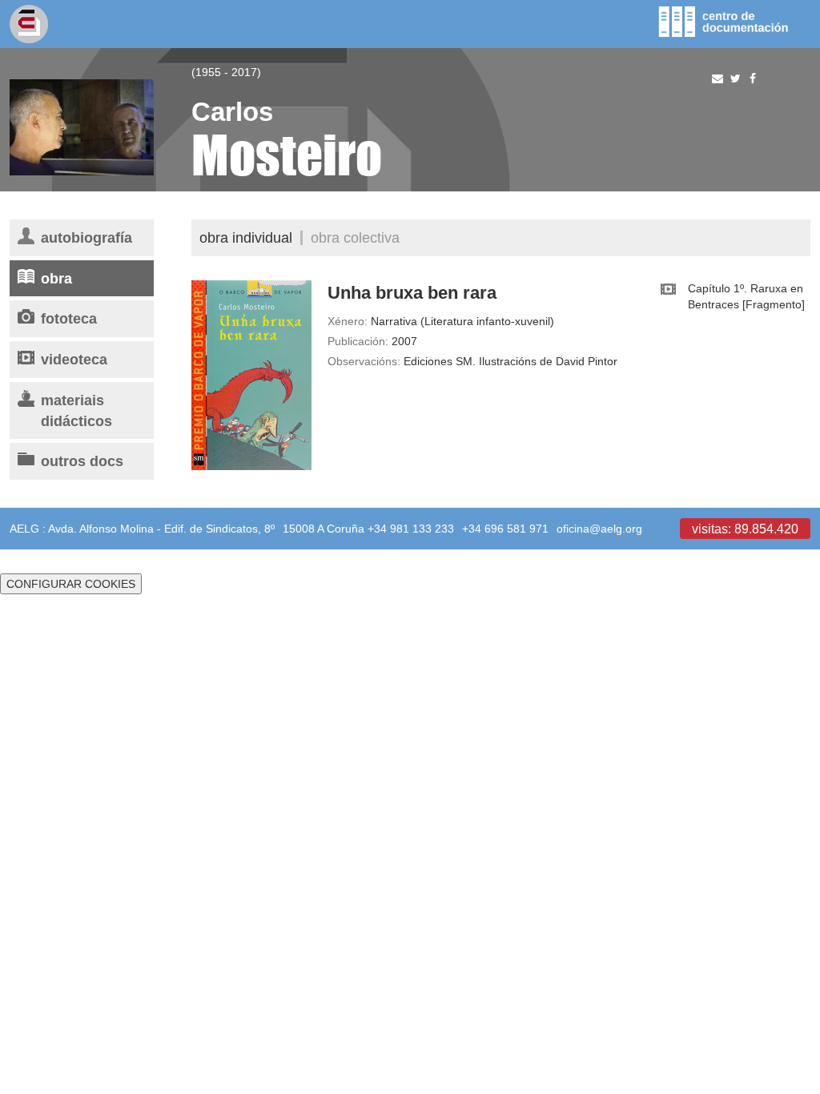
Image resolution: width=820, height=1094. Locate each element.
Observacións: (364, 361)
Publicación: (358, 341)
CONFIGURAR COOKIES (70, 583)
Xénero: (348, 321)
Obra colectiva (355, 237)
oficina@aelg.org (599, 528)
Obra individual (245, 237)
